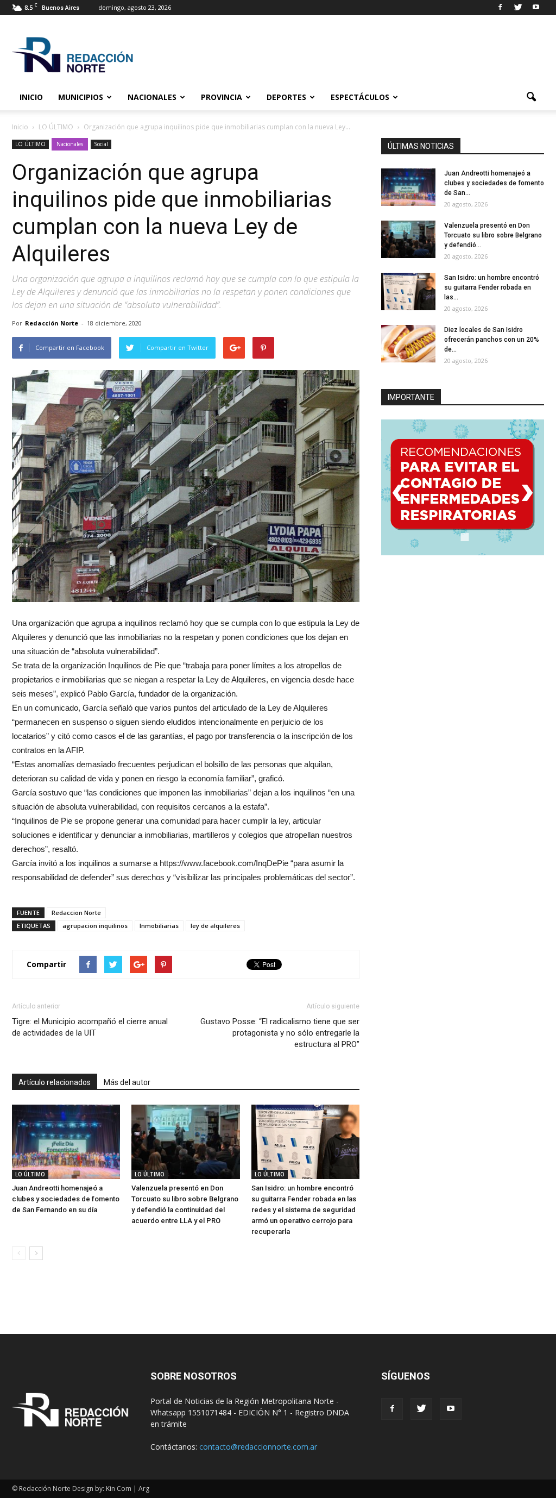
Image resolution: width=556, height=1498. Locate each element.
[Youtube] (536, 7)
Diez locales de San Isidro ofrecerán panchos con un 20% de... (491, 339)
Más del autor (127, 1082)
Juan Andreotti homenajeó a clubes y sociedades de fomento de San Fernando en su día (65, 1199)
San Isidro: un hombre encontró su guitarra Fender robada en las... (491, 287)
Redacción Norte (51, 323)
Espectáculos (360, 97)
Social (101, 144)
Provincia (221, 97)
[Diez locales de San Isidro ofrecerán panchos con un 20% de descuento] (408, 343)
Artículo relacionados (54, 1082)
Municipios (80, 97)
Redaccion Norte (76, 912)
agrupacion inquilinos (95, 926)
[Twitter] (518, 7)
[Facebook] (500, 7)
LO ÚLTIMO (30, 144)
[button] (531, 97)
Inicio (31, 97)
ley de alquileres (215, 926)
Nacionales (152, 97)
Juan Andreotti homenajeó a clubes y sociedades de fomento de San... (494, 183)
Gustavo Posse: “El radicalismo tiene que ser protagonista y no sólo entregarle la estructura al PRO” (279, 1033)
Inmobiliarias (159, 926)
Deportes (286, 97)
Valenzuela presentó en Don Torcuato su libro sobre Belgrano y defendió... (493, 235)
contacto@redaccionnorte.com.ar (258, 1446)
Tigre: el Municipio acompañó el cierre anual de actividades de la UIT (90, 1027)
